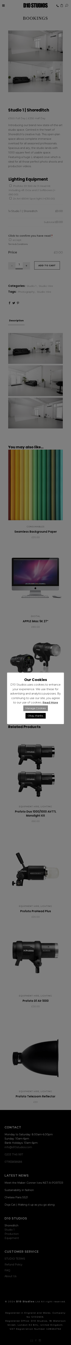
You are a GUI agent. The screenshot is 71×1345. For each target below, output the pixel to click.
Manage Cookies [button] (35, 708)
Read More (50, 702)
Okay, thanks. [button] (36, 715)
